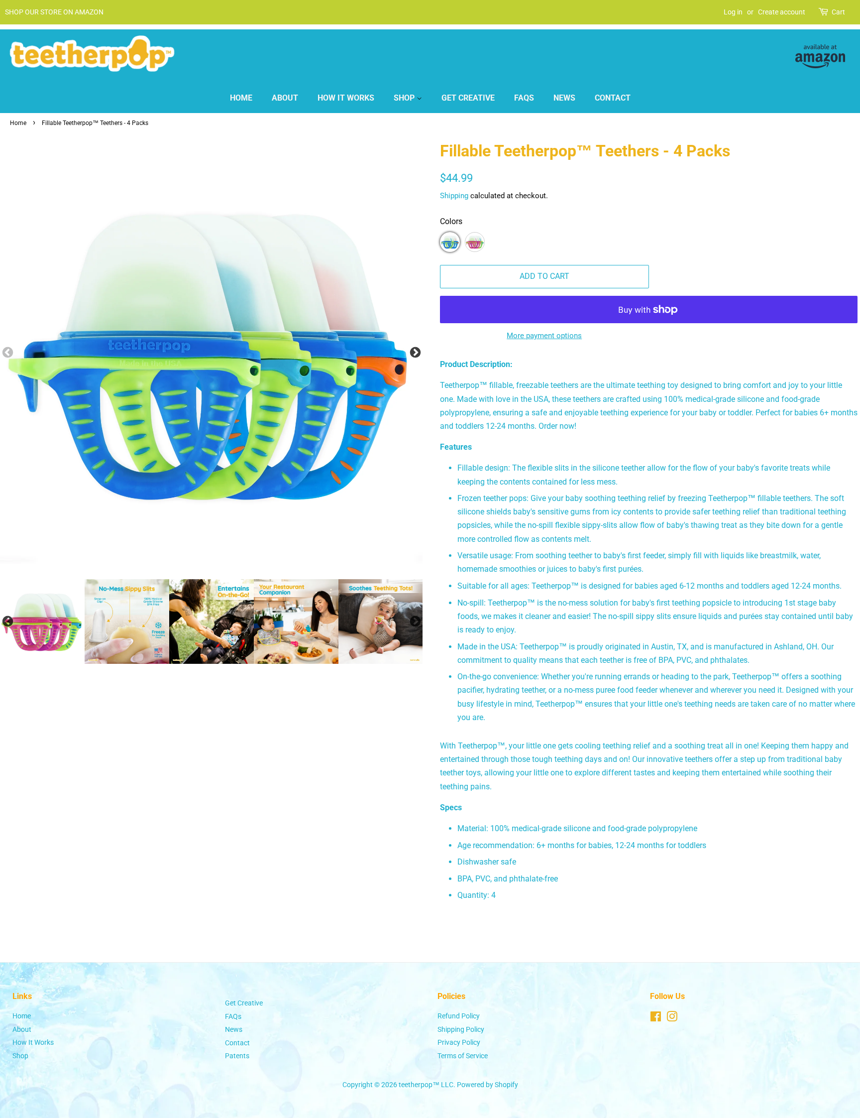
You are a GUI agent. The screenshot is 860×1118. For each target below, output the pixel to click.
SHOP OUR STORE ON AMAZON (54, 12)
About (285, 98)
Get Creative (468, 98)
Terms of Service (462, 1056)
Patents (237, 1056)
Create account (781, 12)
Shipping (454, 195)
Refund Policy (458, 1016)
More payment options (544, 335)
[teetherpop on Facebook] (655, 1018)
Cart (838, 12)
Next (415, 353)
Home (241, 98)
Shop (405, 98)
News (564, 98)
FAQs (524, 98)
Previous (7, 621)
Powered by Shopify (487, 1085)
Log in (733, 12)
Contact (613, 98)
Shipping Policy (460, 1029)
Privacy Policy (458, 1042)
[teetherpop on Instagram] (671, 1018)
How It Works (346, 98)
